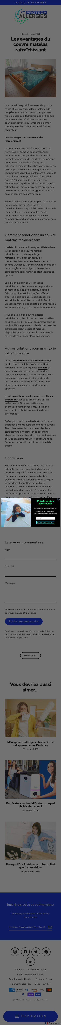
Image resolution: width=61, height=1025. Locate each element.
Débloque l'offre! (45, 522)
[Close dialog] (58, 499)
